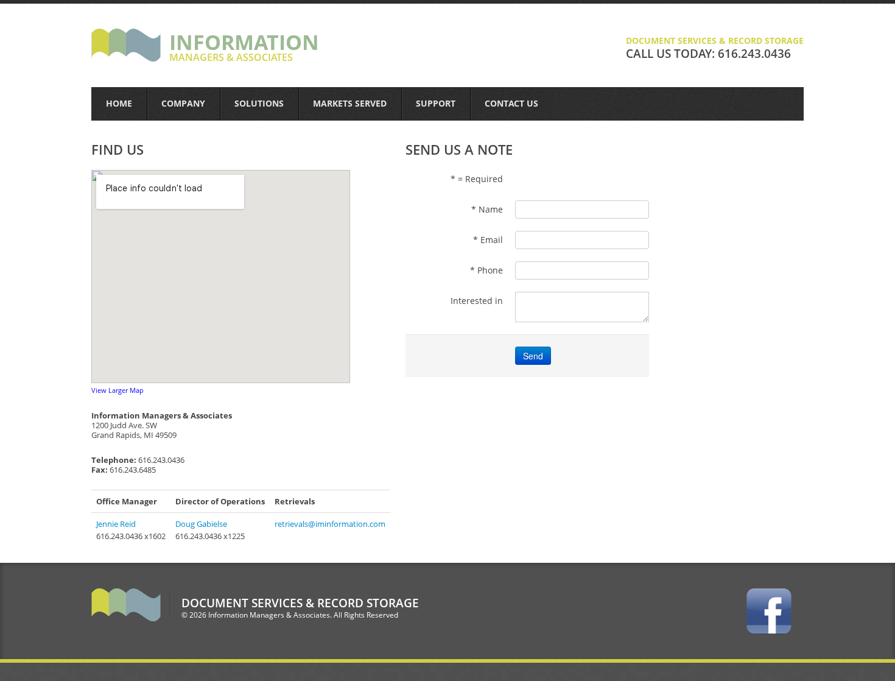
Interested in (477, 300)
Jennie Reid (116, 523)
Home (119, 103)
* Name (487, 209)
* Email (488, 239)
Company (183, 103)
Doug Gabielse (201, 523)
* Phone (486, 270)
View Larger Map (117, 390)
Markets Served (350, 103)
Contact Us (511, 103)
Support (435, 103)
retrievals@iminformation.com (330, 523)
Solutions (259, 103)
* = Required (477, 179)
